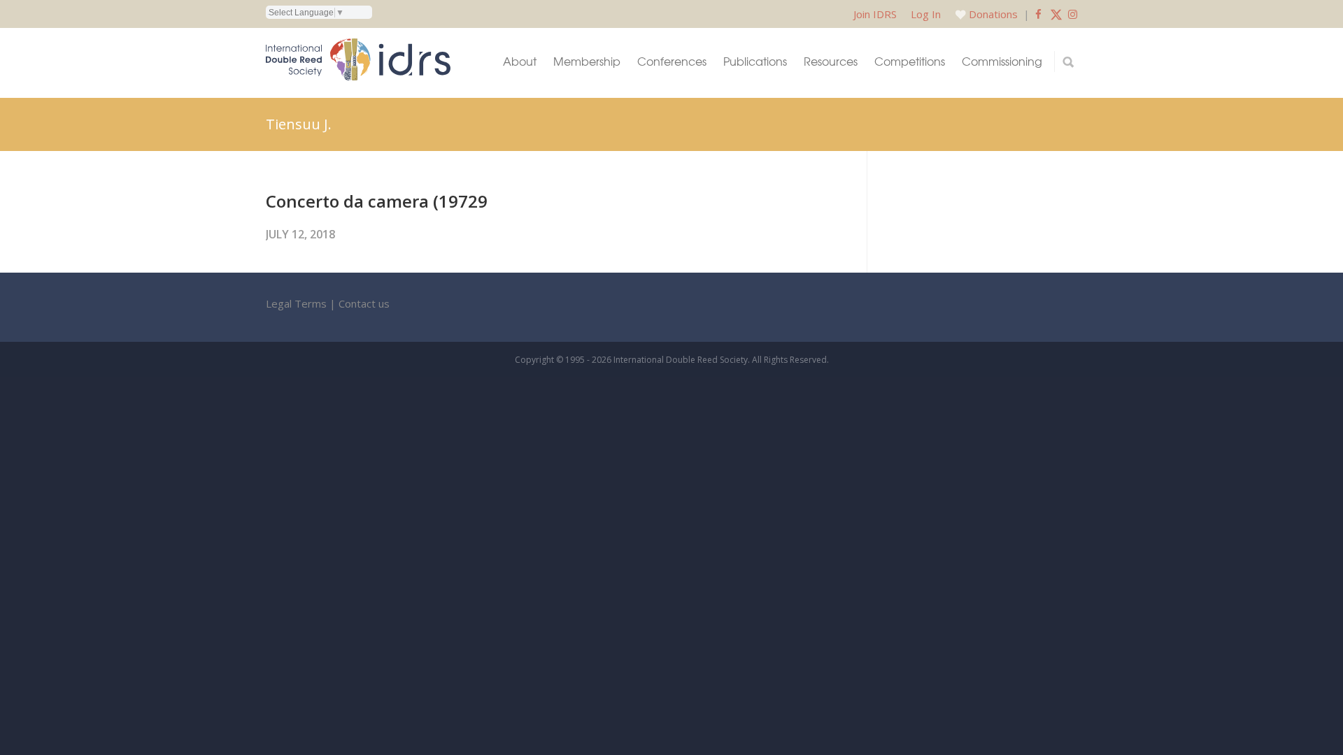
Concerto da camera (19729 (377, 201)
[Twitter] (1056, 14)
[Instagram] (1072, 14)
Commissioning (1002, 61)
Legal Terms (296, 303)
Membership (586, 61)
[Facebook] (1038, 14)
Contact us (364, 303)
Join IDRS (875, 14)
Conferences (671, 61)
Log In (926, 14)
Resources (831, 61)
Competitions (909, 61)
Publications (755, 61)
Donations (993, 14)
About (520, 61)
